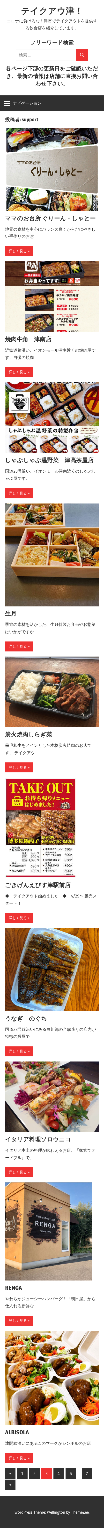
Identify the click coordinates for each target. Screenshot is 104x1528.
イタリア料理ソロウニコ (38, 1139)
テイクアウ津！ (52, 10)
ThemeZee (80, 1512)
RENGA (13, 1287)
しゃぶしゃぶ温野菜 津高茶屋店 (49, 460)
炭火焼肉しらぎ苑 (28, 734)
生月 (11, 613)
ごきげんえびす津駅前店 (38, 884)
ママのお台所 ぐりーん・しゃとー (50, 218)
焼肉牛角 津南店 (28, 339)
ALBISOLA (17, 1432)
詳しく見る (18, 251)
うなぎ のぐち (26, 1018)
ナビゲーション (27, 103)
